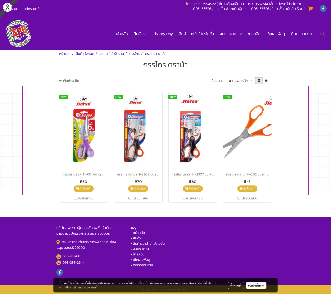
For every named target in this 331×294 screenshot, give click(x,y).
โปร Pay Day (162, 34)
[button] (322, 33)
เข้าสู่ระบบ (11, 8)
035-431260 (71, 256)
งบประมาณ (229, 34)
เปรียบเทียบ (85, 198)
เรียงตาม (218, 80)
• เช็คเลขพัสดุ (140, 259)
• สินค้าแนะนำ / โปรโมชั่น (148, 243)
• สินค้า (136, 238)
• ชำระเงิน (137, 254)
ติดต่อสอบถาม (302, 34)
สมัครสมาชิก (33, 8)
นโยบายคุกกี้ (90, 287)
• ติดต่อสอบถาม (142, 265)
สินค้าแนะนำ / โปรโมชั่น (196, 34)
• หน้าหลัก (138, 232)
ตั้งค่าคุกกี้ (235, 285)
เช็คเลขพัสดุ (275, 34)
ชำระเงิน (254, 34)
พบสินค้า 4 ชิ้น (69, 80)
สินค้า (138, 34)
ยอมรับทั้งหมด (256, 285)
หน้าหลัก (121, 34)
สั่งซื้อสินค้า (85, 189)
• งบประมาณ (140, 248)
